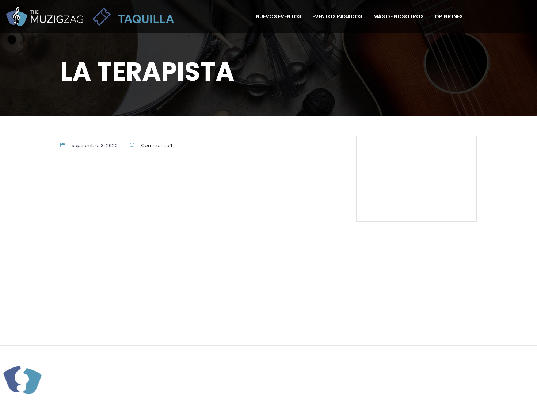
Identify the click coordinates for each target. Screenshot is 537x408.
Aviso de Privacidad (301, 313)
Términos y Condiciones (409, 184)
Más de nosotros (398, 16)
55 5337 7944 (448, 151)
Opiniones (449, 16)
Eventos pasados (337, 16)
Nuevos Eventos (278, 16)
